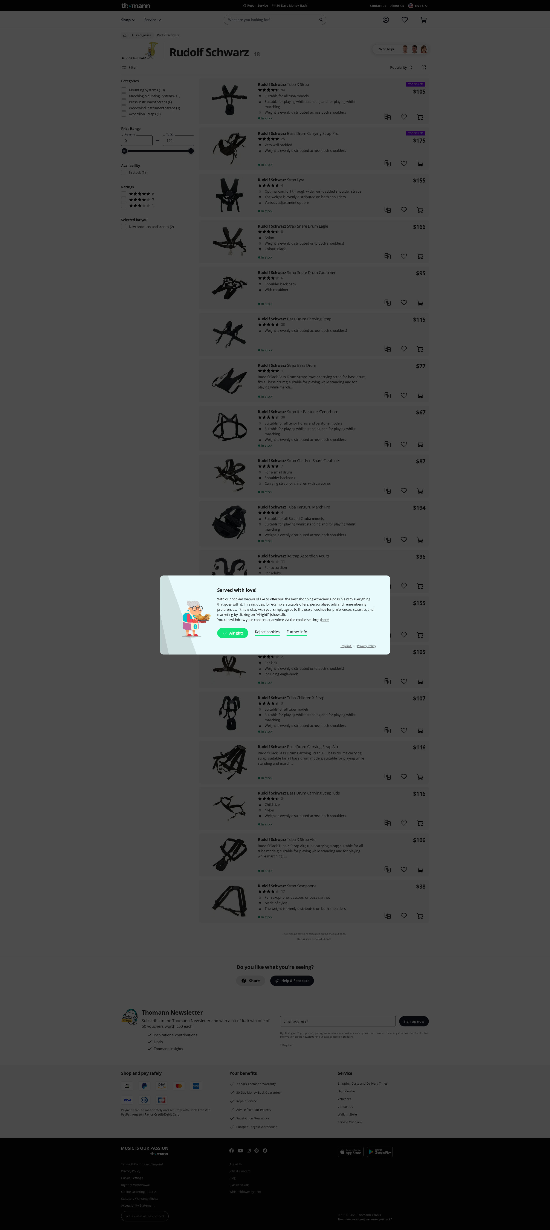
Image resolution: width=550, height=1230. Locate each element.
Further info (297, 631)
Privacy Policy (366, 646)
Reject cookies (267, 631)
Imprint (346, 646)
